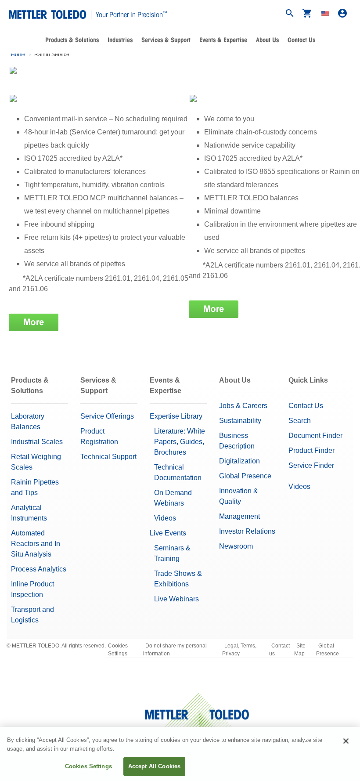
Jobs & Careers (243, 405)
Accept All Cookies (154, 766)
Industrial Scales (37, 441)
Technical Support (108, 456)
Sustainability (240, 420)
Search (299, 420)
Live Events (168, 533)
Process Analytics (38, 569)
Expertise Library (176, 416)
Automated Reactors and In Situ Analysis (35, 543)
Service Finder (311, 465)
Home (18, 54)
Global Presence (245, 476)
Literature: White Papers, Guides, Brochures (179, 441)
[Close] (346, 741)
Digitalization (239, 461)
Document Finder (315, 435)
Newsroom (236, 546)
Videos (165, 518)
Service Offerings (107, 416)
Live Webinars (176, 599)
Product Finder (311, 450)
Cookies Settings (118, 650)
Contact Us (301, 40)
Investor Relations (247, 531)
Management (239, 516)
